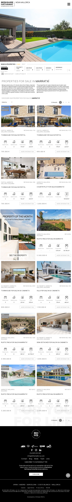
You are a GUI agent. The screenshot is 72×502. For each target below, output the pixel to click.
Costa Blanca (44, 485)
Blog (30, 458)
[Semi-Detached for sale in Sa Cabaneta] (54, 323)
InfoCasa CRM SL (40, 497)
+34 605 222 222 (35, 453)
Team (42, 458)
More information (27, 151)
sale (18, 64)
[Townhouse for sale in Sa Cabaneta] (18, 272)
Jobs (48, 458)
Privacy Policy (40, 488)
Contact (24, 458)
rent (23, 64)
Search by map (9, 74)
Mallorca (56, 485)
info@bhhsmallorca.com (36, 456)
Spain (15, 485)
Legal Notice (30, 488)
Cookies (23, 488)
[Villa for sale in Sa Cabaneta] (54, 272)
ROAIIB (48, 488)
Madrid (22, 485)
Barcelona (31, 485)
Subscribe (36, 474)
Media (36, 458)
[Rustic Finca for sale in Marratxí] (54, 220)
